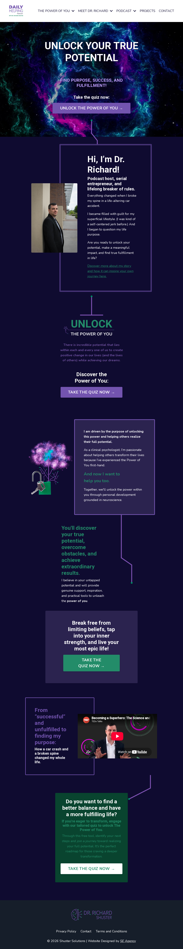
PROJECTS (147, 11)
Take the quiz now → (91, 392)
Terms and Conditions (111, 931)
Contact (86, 931)
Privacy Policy (66, 931)
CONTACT (166, 11)
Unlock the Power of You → (91, 108)
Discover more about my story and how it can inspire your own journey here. (110, 271)
